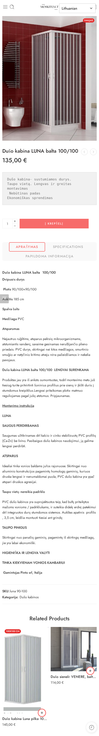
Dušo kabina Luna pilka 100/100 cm (25, 718)
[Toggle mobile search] (12, 6)
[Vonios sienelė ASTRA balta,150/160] (84, 152)
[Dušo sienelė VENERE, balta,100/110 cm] (74, 649)
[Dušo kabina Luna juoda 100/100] (93, 152)
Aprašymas (27, 246)
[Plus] (14, 221)
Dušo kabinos (29, 597)
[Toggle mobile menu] (5, 7)
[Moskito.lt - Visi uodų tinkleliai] (49, 7)
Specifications (68, 246)
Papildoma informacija (49, 256)
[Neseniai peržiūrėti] (91, 727)
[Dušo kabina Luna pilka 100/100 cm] (25, 670)
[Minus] (14, 226)
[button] (42, 713)
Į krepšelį (54, 224)
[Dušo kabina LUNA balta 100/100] (49, 78)
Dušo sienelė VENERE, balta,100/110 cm (74, 676)
